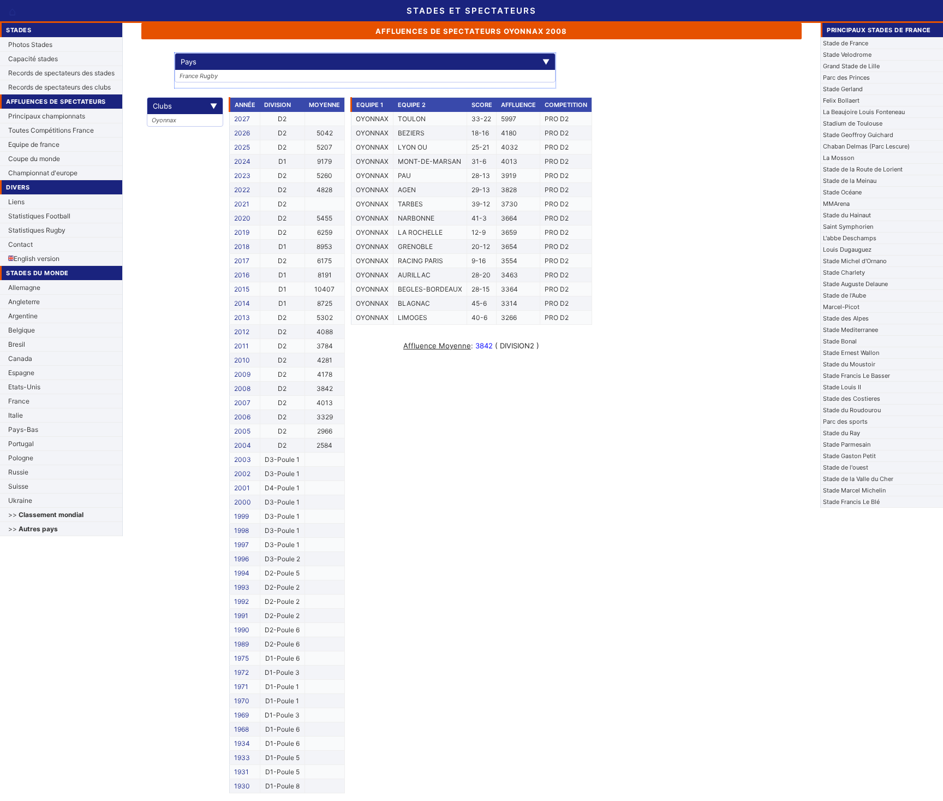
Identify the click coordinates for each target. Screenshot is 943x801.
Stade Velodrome (847, 54)
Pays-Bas (23, 429)
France (18, 401)
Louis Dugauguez (847, 249)
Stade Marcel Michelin (854, 490)
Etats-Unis (24, 387)
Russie (18, 472)
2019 (241, 232)
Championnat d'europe (42, 173)
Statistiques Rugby (36, 230)
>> (45, 515)
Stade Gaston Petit (849, 456)
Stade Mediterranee (850, 330)
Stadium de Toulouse (852, 123)
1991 (241, 616)
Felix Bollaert (841, 100)
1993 (241, 587)
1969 (241, 715)
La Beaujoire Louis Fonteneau (864, 112)
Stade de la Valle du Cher (858, 479)
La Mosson (838, 158)
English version (36, 258)
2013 (242, 317)
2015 (241, 289)
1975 (241, 658)
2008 (242, 388)
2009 (242, 374)
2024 (242, 161)
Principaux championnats (46, 116)
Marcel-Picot (841, 307)
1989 (241, 644)
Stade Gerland (843, 89)
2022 (242, 190)
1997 (241, 545)
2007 (242, 403)
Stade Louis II (842, 387)
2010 (242, 360)
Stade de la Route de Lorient (863, 169)
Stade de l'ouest (845, 467)
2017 (241, 261)
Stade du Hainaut (847, 215)
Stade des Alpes (846, 318)
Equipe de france (33, 144)
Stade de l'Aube (844, 295)
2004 (242, 445)
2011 (241, 346)
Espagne (21, 373)
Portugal (21, 444)
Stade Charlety (844, 272)
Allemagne (24, 287)
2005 (242, 431)
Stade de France (845, 43)
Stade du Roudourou (852, 410)
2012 (241, 332)
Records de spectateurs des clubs (59, 87)
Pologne (20, 458)
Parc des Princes (846, 77)
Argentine (23, 316)
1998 (241, 530)
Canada (20, 358)
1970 (241, 701)
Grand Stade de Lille (851, 66)
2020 (242, 218)
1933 (242, 757)
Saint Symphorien (848, 226)
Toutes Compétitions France (51, 130)
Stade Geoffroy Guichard (858, 135)
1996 (241, 559)
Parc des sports (845, 421)
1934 (242, 743)
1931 (241, 772)
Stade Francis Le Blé (851, 502)
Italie (15, 415)
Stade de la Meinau (849, 181)
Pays (365, 61)
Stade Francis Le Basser (856, 375)
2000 (242, 502)
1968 (241, 729)
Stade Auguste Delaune (855, 284)
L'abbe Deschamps (849, 238)
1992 (241, 601)
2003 (242, 459)
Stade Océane (842, 192)
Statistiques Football (39, 216)
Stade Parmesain (846, 444)
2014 (242, 303)
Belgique (21, 330)
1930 (242, 786)
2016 (241, 275)
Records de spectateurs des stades (61, 73)
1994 (241, 573)
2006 (242, 417)
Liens (16, 202)
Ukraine (20, 500)
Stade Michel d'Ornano (855, 261)
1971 (241, 687)
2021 (241, 204)
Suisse (18, 486)
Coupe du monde (34, 159)
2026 (242, 133)
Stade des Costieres (851, 398)
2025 (242, 147)
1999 (241, 516)
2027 (242, 119)
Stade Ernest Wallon (851, 353)
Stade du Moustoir (849, 364)
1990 (241, 630)
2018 (241, 246)
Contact (20, 244)
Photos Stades (30, 44)
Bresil (16, 344)
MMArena (836, 203)
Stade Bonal (840, 341)
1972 (241, 672)
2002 (242, 474)
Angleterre (24, 302)
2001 (242, 488)
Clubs (185, 106)
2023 (242, 175)
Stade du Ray (841, 433)
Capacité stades (33, 59)
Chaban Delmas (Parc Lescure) (866, 146)
